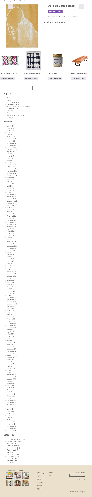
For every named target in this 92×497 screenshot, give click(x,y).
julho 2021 (10, 257)
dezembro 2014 (12, 426)
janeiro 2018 (11, 347)
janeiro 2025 (11, 167)
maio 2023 (10, 210)
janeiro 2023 (11, 218)
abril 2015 (10, 418)
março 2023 (11, 214)
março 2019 (11, 317)
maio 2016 (10, 390)
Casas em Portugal (13, 441)
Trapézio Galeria (72, 17)
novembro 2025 (12, 145)
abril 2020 (10, 289)
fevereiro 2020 (11, 293)
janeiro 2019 (11, 321)
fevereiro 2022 (11, 242)
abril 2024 (10, 186)
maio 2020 (10, 287)
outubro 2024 (11, 173)
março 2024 (11, 188)
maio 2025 (10, 158)
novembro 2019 (12, 300)
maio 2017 (10, 364)
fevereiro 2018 (11, 345)
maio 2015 (10, 415)
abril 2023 (10, 212)
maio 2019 (10, 313)
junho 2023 (10, 207)
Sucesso (10, 117)
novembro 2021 (12, 248)
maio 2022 (10, 235)
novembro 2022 (12, 222)
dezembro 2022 (12, 220)
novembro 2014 (12, 428)
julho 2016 (10, 385)
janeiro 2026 (11, 141)
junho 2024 (10, 182)
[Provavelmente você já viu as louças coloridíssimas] (9, 475)
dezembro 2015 (12, 400)
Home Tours (11, 446)
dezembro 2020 (12, 272)
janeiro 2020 (11, 295)
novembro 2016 (12, 377)
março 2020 (11, 291)
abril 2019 (10, 315)
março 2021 (11, 265)
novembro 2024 (12, 171)
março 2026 (11, 137)
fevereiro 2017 (11, 370)
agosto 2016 (11, 383)
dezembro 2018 (12, 323)
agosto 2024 (11, 177)
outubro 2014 (11, 430)
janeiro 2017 (11, 373)
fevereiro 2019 (11, 319)
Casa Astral (10, 459)
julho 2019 (10, 308)
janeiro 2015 (11, 424)
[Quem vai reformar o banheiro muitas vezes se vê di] (25, 475)
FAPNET (84, 492)
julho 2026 (10, 128)
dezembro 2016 (12, 375)
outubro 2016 (11, 379)
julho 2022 (10, 231)
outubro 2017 (11, 353)
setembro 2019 (12, 304)
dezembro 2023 (12, 195)
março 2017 (11, 368)
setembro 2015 (12, 407)
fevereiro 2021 (11, 268)
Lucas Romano (78, 492)
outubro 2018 (11, 328)
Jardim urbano (11, 454)
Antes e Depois (12, 448)
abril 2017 (10, 366)
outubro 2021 (11, 250)
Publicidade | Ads (12, 109)
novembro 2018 (12, 325)
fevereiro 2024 (11, 190)
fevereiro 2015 (11, 422)
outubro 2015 (11, 405)
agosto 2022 (11, 229)
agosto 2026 (11, 126)
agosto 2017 (11, 358)
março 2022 (11, 240)
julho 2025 (10, 154)
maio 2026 (10, 132)
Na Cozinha (10, 461)
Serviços (10, 111)
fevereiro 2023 (11, 216)
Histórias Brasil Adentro (14, 439)
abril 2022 (10, 237)
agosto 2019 (11, 306)
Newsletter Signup (13, 102)
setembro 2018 (12, 330)
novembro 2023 (12, 197)
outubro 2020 (11, 276)
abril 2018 (10, 340)
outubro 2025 (11, 147)
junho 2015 (10, 413)
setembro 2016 (12, 381)
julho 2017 (10, 360)
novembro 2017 (12, 351)
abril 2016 (10, 392)
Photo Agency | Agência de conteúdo (19, 107)
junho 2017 (10, 362)
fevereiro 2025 (11, 165)
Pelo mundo (11, 450)
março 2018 (11, 343)
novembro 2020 (12, 274)
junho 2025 (10, 156)
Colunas (9, 98)
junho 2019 (10, 310)
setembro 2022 (12, 227)
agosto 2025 (11, 152)
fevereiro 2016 (11, 396)
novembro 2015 (12, 403)
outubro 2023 (11, 199)
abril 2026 (10, 135)
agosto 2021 (11, 255)
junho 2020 (10, 285)
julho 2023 (10, 205)
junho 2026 (10, 130)
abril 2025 (10, 160)
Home (9, 100)
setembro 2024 (12, 175)
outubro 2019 (11, 302)
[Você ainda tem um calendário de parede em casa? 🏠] (25, 483)
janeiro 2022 (11, 244)
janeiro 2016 (11, 398)
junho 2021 (10, 259)
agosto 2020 (11, 280)
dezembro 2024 (12, 169)
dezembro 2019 (12, 298)
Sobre (9, 113)
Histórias (10, 444)
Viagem (9, 452)
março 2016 (11, 394)
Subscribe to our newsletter (16, 115)
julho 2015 (10, 411)
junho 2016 (10, 388)
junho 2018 (10, 336)
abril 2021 (10, 263)
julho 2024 (10, 180)
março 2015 (11, 420)
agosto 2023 (11, 203)
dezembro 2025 (12, 143)
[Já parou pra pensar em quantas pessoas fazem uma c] (9, 483)
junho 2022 (10, 233)
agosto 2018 (11, 332)
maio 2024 (10, 184)
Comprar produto (55, 11)
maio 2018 (10, 338)
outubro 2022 (11, 225)
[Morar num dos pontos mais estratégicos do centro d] (17, 475)
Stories (38, 484)
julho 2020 (10, 283)
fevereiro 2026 (11, 139)
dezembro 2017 (12, 349)
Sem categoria (59, 17)
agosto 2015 (11, 409)
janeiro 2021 (11, 270)
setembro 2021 (12, 252)
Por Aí (9, 463)
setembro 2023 (12, 201)
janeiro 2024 (11, 192)
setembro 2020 (12, 278)
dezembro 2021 (12, 246)
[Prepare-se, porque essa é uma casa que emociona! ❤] (17, 483)
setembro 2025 (12, 150)
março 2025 (11, 162)
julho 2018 (10, 334)
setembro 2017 (12, 355)
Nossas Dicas (11, 456)
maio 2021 (10, 261)
